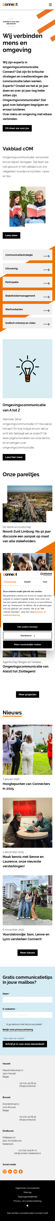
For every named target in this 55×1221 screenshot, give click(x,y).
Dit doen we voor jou (17, 128)
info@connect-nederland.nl (27, 1153)
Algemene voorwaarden (27, 1188)
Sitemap (27, 1192)
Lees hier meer (14, 457)
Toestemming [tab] (9, 582)
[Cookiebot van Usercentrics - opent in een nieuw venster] (40, 574)
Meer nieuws (27, 952)
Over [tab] (45, 582)
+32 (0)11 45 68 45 (27, 1083)
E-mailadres (9, 1009)
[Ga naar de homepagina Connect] (10, 4)
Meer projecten (27, 694)
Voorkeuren (26, 635)
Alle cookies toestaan (27, 627)
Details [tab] (27, 582)
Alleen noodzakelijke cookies (27, 644)
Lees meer (11, 235)
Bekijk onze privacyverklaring (18, 1029)
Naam (6, 993)
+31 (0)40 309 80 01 (27, 1150)
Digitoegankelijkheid (27, 1196)
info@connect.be (27, 1086)
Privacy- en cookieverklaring (27, 1201)
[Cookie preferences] (27, 1205)
